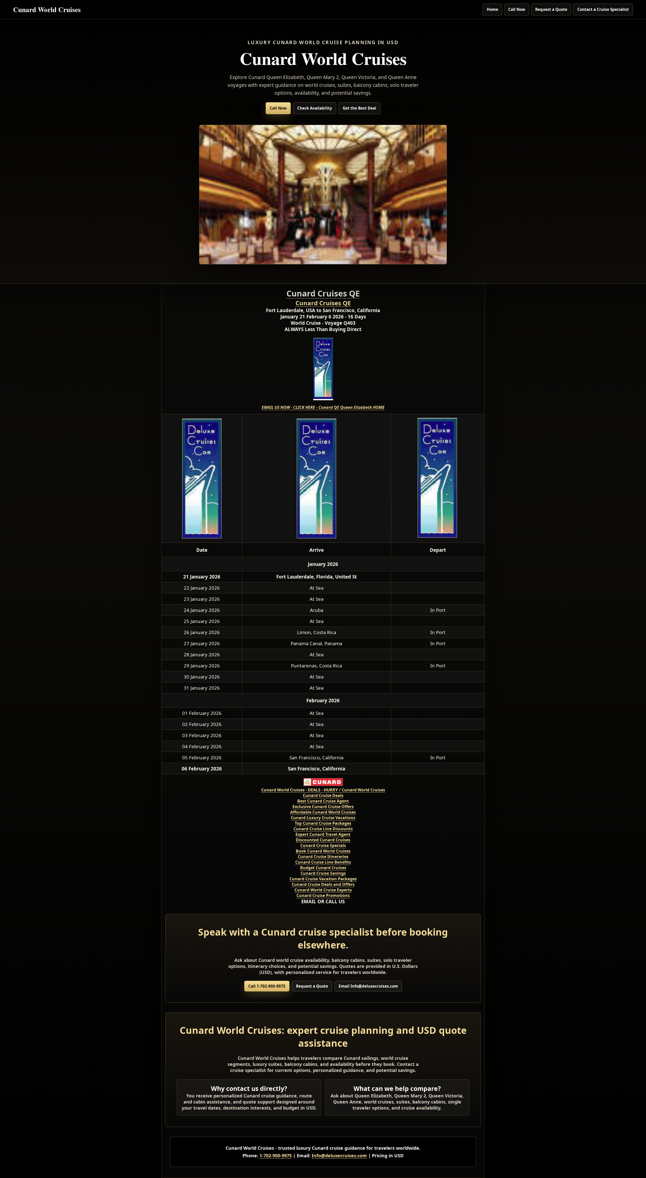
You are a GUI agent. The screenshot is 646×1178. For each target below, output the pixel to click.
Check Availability (314, 108)
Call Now (516, 9)
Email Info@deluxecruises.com (368, 986)
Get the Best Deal (359, 108)
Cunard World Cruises (47, 9)
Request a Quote (551, 9)
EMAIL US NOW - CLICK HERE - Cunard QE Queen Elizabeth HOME (323, 407)
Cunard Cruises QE (323, 303)
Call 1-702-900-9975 (266, 986)
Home (492, 9)
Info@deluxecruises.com (339, 1155)
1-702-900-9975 (275, 1155)
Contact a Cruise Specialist (603, 9)
